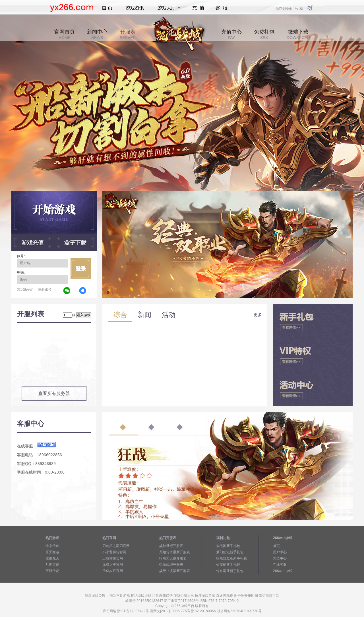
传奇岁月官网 (112, 571)
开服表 (128, 34)
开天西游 (52, 552)
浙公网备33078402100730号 (239, 611)
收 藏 (299, 8)
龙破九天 (52, 558)
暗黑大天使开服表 (173, 558)
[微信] (67, 291)
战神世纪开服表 (171, 546)
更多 (258, 314)
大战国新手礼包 (228, 546)
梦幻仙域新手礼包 (229, 552)
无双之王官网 (112, 565)
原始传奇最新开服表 (174, 552)
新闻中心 (97, 34)
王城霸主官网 (112, 558)
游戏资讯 (134, 8)
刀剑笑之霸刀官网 (116, 546)
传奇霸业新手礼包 (229, 571)
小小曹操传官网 (114, 552)
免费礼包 (264, 34)
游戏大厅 (167, 8)
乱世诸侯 (52, 565)
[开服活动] (227, 193)
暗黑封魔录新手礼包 (231, 558)
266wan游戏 (282, 571)
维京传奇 (52, 546)
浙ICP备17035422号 (133, 611)
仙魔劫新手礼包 (228, 565)
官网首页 (64, 34)
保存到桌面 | (285, 8)
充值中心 (231, 34)
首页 (107, 8)
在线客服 (280, 565)
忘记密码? (25, 289)
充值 (198, 8)
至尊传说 (52, 571)
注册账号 (44, 289)
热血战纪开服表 (171, 565)
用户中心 (280, 552)
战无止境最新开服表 (174, 571)
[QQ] (83, 291)
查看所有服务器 (54, 393)
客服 (221, 8)
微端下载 (298, 34)
